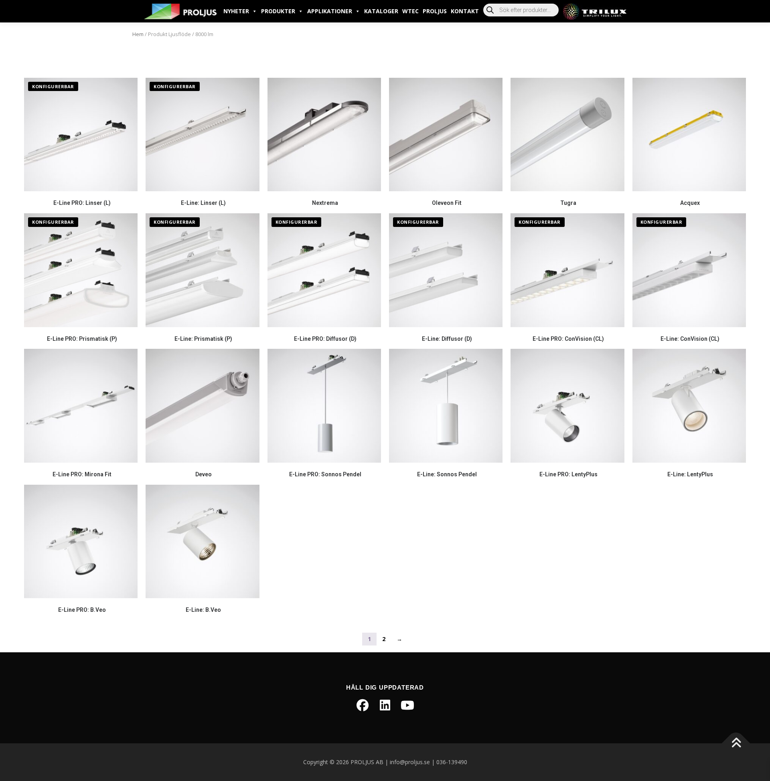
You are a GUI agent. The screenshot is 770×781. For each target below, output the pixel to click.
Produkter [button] (278, 11)
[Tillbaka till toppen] (736, 743)
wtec (410, 11)
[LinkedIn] (385, 705)
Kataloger (381, 11)
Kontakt (465, 11)
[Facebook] (363, 705)
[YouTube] (407, 705)
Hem (138, 34)
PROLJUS (435, 11)
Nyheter (236, 11)
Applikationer (329, 11)
